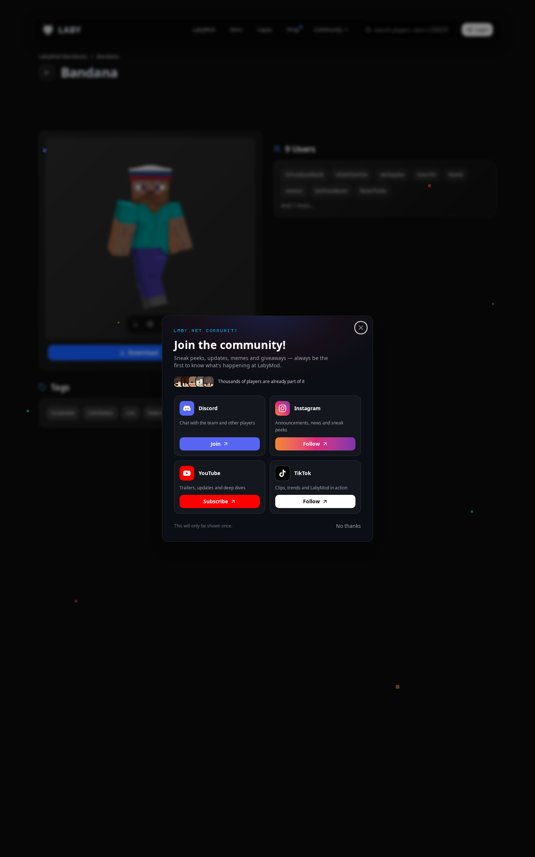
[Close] (361, 328)
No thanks (348, 525)
